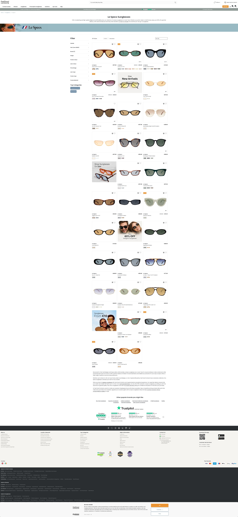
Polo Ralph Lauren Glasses (43, 490)
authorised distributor (125, 384)
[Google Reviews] (110, 457)
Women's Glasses (15, 484)
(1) (74, 51)
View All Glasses (77, 488)
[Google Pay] (221, 438)
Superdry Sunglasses (113, 401)
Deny (160, 513)
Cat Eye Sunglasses (17, 500)
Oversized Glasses (48, 488)
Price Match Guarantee (45, 435)
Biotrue (39, 477)
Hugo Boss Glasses (75, 490)
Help (61, 6)
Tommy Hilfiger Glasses (54, 490)
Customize (159, 509)
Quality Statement (4, 442)
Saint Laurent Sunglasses (139, 402)
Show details (87, 514)
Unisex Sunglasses (25, 496)
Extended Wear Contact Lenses (51, 471)
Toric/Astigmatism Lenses (11, 473)
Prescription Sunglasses (36, 6)
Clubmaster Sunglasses (78, 500)
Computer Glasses (18, 488)
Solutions (47, 6)
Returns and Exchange (124, 437)
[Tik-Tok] (129, 428)
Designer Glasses (83, 437)
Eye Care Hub (122, 445)
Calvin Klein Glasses (83, 490)
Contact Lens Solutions (84, 448)
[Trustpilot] (101, 456)
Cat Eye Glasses (15, 486)
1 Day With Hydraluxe (68, 479)
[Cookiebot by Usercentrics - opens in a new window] (76, 515)
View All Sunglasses (87, 500)
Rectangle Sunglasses (50, 500)
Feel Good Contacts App (5, 437)
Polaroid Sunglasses (126, 402)
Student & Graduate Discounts (46, 439)
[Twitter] (112, 428)
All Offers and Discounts (45, 445)
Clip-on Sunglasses (43, 498)
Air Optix (29, 477)
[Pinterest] (126, 428)
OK (159, 505)
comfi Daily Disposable (11, 479)
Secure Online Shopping (5, 445)
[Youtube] (119, 428)
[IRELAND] (6, 463)
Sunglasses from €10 (75, 88)
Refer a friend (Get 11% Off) (45, 443)
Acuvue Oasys (18, 479)
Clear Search (111, 38)
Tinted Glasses (63, 488)
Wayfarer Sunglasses (26, 500)
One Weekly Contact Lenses (28, 471)
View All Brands (44, 477)
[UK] (2, 463)
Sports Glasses (40, 488)
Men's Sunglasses (9, 496)
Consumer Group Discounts (46, 440)
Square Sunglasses (59, 500)
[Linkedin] (122, 428)
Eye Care (55, 6)
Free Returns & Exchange (89, 9)
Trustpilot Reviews (4, 434)
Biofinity (20, 477)
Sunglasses (23, 6)
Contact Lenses (6, 6)
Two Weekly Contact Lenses (39, 471)
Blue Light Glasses (83, 439)
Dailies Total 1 (25, 479)
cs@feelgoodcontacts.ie (166, 438)
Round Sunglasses (34, 500)
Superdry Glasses (34, 490)
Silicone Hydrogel (44, 475)
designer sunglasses (107, 382)
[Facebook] (108, 428)
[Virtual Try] (112, 44)
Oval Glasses (28, 486)
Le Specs (105, 38)
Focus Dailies (34, 477)
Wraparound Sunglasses (68, 500)
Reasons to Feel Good (5, 435)
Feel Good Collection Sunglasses (140, 401)
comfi (6, 477)
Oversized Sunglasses (52, 498)
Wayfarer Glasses (50, 486)
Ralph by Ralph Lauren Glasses (64, 490)
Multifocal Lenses (20, 473)
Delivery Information (123, 435)
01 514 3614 (163, 434)
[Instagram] (115, 428)
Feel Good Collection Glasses (10, 490)
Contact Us (122, 434)
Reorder (225, 6)
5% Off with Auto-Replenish (46, 437)
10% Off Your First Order (45, 434)
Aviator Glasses (8, 486)
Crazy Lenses (29, 475)
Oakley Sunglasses (125, 401)
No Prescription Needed (5, 440)
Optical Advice (122, 440)
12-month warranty (129, 385)
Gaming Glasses (33, 488)
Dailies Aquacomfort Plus (33, 479)
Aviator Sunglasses (8, 500)
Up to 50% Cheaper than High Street (7, 446)
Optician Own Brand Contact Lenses (127, 446)
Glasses (16, 6)
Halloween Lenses (36, 475)
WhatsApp (163, 436)
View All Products (76, 479)
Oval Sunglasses (42, 500)
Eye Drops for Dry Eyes (84, 446)
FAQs (121, 439)
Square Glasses (35, 486)
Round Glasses (22, 486)
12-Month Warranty (207, 9)
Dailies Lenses (14, 477)
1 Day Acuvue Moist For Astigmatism (53, 479)
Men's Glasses (8, 484)
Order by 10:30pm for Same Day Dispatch (30, 9)
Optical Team (122, 442)
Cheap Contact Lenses (11, 475)
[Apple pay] (221, 435)
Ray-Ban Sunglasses (101, 401)
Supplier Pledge (4, 443)
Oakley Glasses (27, 490)
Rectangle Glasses (42, 486)
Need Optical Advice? (232, 2)
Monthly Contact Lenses (18, 471)
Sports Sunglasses (26, 498)
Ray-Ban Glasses (20, 490)
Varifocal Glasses (56, 488)
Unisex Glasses (22, 484)
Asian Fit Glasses (70, 488)
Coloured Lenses (27, 473)
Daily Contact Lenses (8, 471)
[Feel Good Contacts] (5, 2)
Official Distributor (4, 439)
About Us (121, 443)
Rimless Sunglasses (35, 498)
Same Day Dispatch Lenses (21, 475)
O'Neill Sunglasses (155, 401)
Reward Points (43, 442)
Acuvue (9, 477)
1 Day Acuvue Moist (42, 479)
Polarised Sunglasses (18, 498)
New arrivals (73, 91)
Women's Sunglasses (17, 496)
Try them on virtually (123, 21)
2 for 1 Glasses (83, 440)
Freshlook (24, 477)
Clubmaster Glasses (59, 486)
